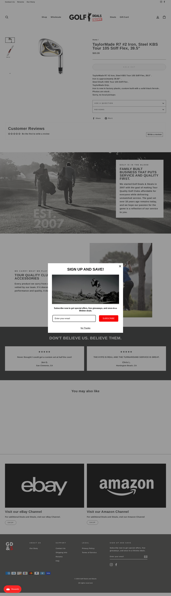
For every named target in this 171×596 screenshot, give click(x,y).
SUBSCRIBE (109, 318)
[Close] (120, 266)
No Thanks (85, 328)
